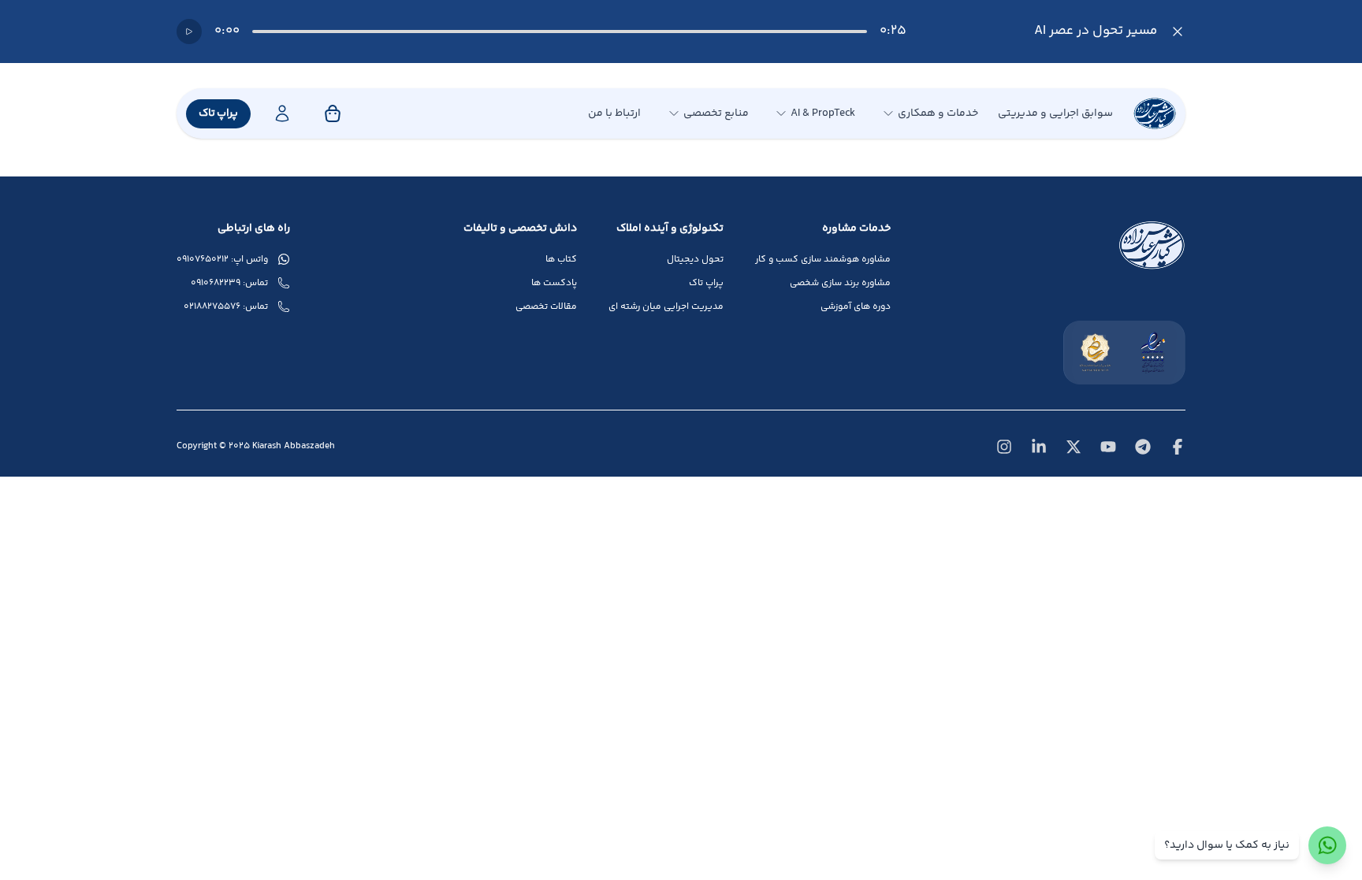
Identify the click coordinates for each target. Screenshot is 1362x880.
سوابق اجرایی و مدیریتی (1055, 113)
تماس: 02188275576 (226, 307)
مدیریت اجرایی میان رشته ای (666, 307)
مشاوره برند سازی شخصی (840, 284)
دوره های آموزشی (856, 307)
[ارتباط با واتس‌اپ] (1327, 845)
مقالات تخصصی (546, 307)
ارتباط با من (614, 113)
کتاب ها (561, 260)
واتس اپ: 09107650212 (222, 260)
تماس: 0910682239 (229, 284)
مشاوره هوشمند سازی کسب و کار (823, 260)
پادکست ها (554, 284)
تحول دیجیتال (695, 260)
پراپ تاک (218, 113)
